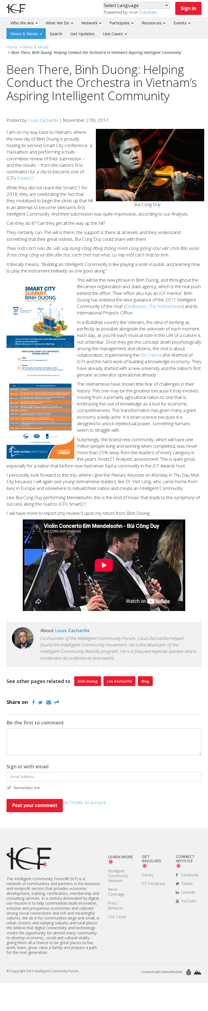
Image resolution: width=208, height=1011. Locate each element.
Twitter (186, 883)
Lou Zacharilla (119, 681)
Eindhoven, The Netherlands (153, 306)
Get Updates (82, 33)
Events (147, 874)
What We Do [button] (58, 22)
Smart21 (25, 178)
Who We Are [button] (23, 22)
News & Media (35, 47)
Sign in (188, 8)
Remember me (26, 787)
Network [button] (90, 22)
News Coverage (116, 892)
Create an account (87, 802)
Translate (148, 12)
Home (11, 47)
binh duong (88, 681)
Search (56, 33)
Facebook (189, 874)
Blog (145, 681)
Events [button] (181, 22)
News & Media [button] (25, 33)
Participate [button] (120, 22)
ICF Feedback (153, 883)
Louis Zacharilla (43, 120)
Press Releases (115, 906)
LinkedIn (188, 892)
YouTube (188, 900)
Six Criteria (151, 355)
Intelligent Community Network (118, 875)
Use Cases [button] (113, 33)
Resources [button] (152, 22)
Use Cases (117, 916)
